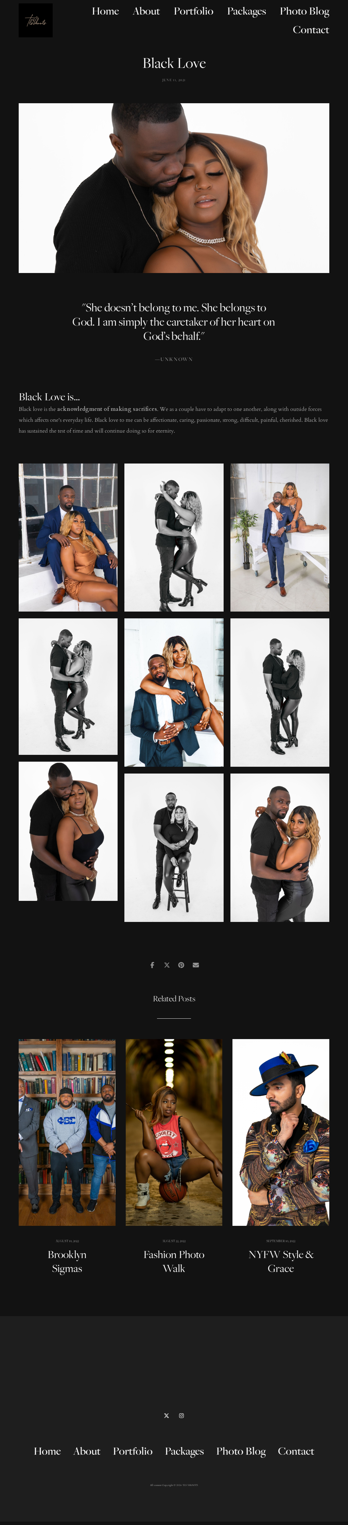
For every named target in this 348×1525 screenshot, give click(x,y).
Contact (311, 29)
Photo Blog (304, 10)
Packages (246, 10)
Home (105, 10)
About (146, 10)
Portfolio (193, 10)
